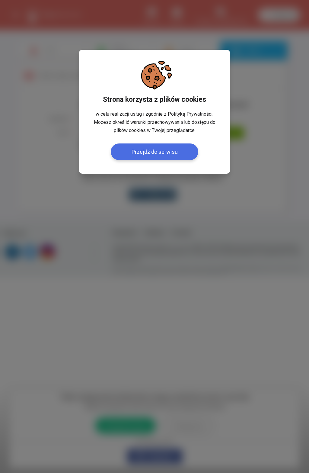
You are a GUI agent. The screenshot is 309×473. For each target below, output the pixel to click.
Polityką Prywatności (190, 114)
